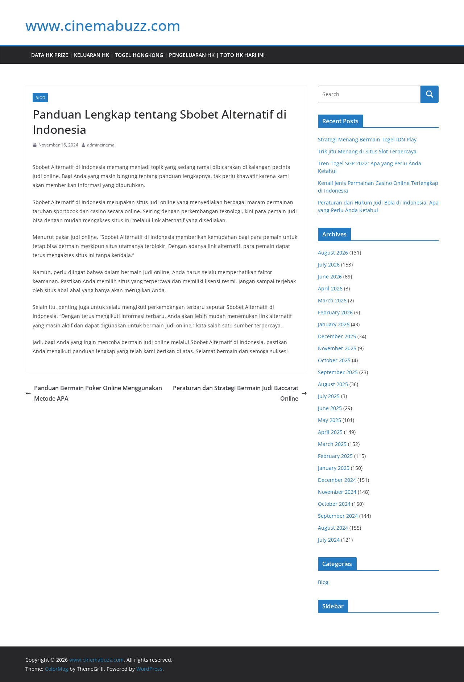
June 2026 (330, 276)
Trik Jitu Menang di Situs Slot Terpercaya (367, 151)
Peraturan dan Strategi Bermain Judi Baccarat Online (235, 393)
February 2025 (335, 455)
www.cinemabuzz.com (103, 25)
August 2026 (333, 252)
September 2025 (338, 372)
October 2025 (334, 360)
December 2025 (337, 336)
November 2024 (337, 491)
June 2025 (330, 408)
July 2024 (329, 539)
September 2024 (338, 515)
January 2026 (333, 324)
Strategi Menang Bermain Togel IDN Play (367, 139)
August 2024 (333, 527)
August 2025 (333, 384)
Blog (40, 97)
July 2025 (329, 396)
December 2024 (337, 479)
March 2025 (332, 444)
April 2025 (330, 432)
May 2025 (329, 420)
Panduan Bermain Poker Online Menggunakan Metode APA (98, 393)
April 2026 (330, 288)
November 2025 (337, 348)
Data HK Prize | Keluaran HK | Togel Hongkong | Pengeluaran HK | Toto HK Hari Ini (148, 54)
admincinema (101, 145)
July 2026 (329, 264)
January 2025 (333, 467)
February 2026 (335, 312)
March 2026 (332, 300)
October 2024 (334, 503)
